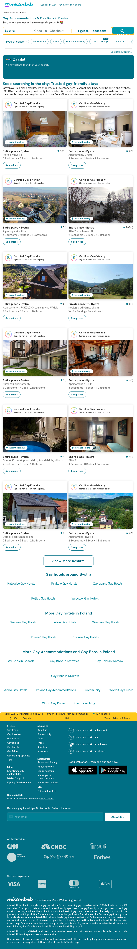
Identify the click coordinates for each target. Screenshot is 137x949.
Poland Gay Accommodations (56, 690)
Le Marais (15, 917)
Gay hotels (13, 747)
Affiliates (42, 747)
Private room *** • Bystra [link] (83, 304)
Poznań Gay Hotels (44, 637)
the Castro (100, 914)
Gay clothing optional (18, 755)
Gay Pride (12, 751)
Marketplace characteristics (46, 777)
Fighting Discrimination (19, 782)
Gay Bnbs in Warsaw (109, 661)
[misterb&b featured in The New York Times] (59, 857)
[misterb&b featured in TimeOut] (98, 846)
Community (92, 690)
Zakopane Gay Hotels (108, 583)
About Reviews (46, 766)
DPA (40, 786)
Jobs (40, 738)
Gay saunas (13, 738)
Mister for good (15, 778)
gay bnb (58, 923)
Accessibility (44, 734)
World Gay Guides (121, 690)
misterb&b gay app (71, 926)
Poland (14, 12)
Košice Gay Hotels (43, 598)
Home (6, 12)
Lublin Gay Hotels (64, 622)
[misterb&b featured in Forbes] (102, 857)
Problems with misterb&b (98, 920)
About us (42, 730)
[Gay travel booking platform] (20, 899)
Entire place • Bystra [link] (16, 151)
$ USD (13, 718)
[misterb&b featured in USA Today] (16, 857)
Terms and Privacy (47, 762)
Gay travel (12, 730)
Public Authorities (47, 791)
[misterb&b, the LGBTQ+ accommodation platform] (18, 4)
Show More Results (68, 561)
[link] (61, 144)
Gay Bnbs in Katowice (64, 661)
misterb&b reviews (48, 782)
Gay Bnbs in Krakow (65, 676)
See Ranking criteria (121, 52)
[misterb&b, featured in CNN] (12, 846)
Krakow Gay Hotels (64, 583)
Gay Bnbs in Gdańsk (20, 661)
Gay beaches (14, 734)
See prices (12, 165)
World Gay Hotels (15, 690)
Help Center (47, 798)
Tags (9, 759)
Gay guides (13, 742)
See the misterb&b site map (64, 942)
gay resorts (111, 908)
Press (41, 742)
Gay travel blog (84, 703)
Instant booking (77, 41)
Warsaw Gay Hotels (23, 622)
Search (123, 33)
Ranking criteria (46, 770)
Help (67, 718)
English (27, 718)
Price (118, 41)
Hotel (56, 41)
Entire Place (39, 41)
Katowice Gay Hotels (21, 583)
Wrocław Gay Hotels (85, 598)
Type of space (15, 41)
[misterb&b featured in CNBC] (54, 846)
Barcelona (85, 914)
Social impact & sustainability (15, 772)
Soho (41, 914)
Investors (43, 751)
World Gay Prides (53, 703)
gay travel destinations (76, 917)
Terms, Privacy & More (117, 718)
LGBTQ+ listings (100, 41)
